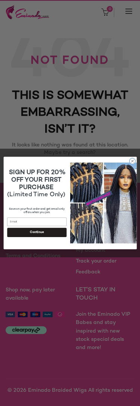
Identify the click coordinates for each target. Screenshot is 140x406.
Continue (37, 232)
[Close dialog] (132, 161)
